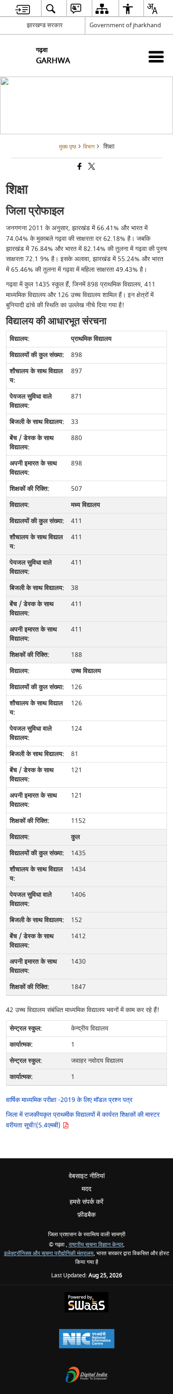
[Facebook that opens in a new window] (79, 168)
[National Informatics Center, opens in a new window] (86, 1340)
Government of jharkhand (125, 25)
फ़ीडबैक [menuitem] (86, 1215)
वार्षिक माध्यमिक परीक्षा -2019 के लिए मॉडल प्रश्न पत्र (69, 1100)
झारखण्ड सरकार (45, 25)
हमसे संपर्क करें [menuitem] (86, 1202)
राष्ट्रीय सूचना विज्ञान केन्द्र (96, 1245)
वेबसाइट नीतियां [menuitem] (87, 1176)
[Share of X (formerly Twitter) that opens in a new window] (91, 168)
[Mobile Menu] (156, 56)
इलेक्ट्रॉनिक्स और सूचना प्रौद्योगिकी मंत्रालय (49, 1253)
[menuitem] (22, 8)
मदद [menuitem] (86, 1189)
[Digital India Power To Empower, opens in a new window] (87, 1376)
